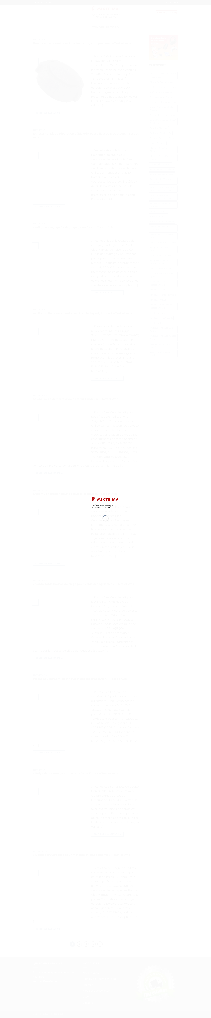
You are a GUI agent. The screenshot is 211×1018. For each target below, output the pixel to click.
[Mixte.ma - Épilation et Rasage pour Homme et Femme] (106, 499)
